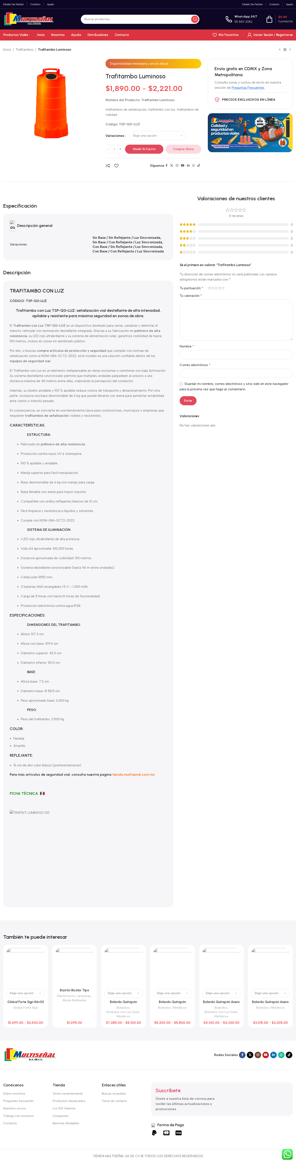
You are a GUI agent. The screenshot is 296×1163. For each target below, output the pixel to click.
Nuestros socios (14, 1108)
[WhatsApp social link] (193, 166)
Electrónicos (66, 996)
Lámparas (84, 996)
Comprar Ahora (183, 149)
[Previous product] (279, 49)
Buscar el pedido (114, 1093)
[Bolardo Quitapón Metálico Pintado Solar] (123, 967)
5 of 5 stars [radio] (223, 288)
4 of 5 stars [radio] (219, 288)
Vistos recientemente (68, 1093)
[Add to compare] (108, 165)
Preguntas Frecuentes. (248, 88)
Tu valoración (191, 296)
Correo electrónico (195, 365)
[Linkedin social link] (188, 166)
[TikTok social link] (198, 166)
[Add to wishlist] (116, 165)
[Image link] (30, 1055)
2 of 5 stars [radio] (213, 288)
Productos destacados (69, 1101)
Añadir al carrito (144, 149)
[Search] (194, 19)
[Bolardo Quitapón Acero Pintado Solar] (221, 967)
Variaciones (115, 136)
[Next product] (290, 49)
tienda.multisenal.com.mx (133, 774)
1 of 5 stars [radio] (209, 288)
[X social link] (171, 166)
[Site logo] (29, 19)
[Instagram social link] (177, 166)
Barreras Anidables (66, 1123)
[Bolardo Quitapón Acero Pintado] (270, 967)
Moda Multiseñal (74, 1000)
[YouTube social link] (183, 166)
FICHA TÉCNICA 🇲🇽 (27, 793)
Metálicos (123, 1016)
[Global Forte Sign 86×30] (26, 967)
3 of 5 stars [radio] (216, 288)
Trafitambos (24, 50)
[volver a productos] (285, 49)
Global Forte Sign (25, 1008)
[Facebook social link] (166, 166)
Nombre (187, 346)
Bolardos (123, 1008)
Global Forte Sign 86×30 (25, 1002)
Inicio (7, 50)
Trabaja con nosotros (18, 1116)
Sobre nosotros (14, 1093)
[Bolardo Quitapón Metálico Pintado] (172, 967)
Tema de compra (114, 1101)
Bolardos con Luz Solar (123, 1012)
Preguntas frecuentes (18, 1101)
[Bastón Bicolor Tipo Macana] (74, 967)
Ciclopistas (60, 1116)
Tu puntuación (191, 288)
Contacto (10, 1123)
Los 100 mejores (64, 1108)
